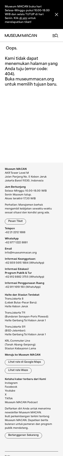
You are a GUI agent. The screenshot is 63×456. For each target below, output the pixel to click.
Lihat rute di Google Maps (24, 362)
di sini (23, 18)
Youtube (10, 391)
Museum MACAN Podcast (21, 402)
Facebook (11, 387)
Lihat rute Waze (18, 370)
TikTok (9, 399)
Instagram (11, 383)
